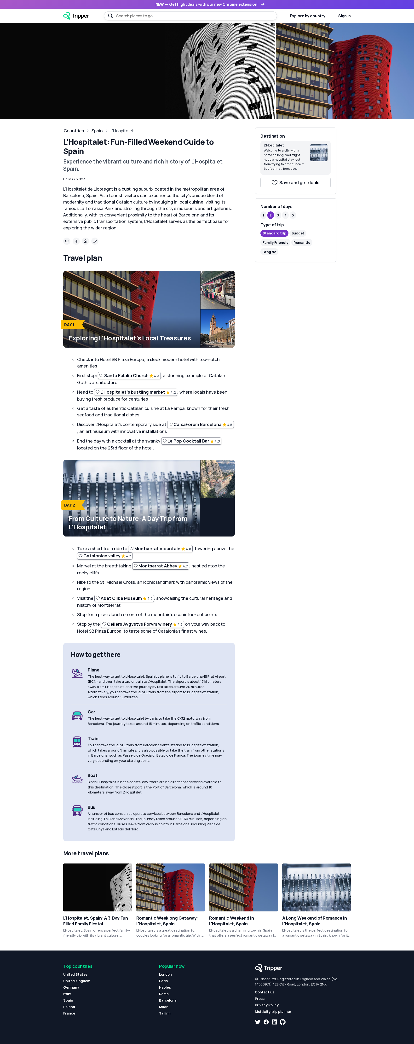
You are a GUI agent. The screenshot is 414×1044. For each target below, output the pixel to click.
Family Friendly (275, 242)
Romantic (301, 242)
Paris (163, 981)
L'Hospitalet (122, 131)
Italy (67, 994)
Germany (71, 987)
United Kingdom (76, 981)
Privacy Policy (267, 1005)
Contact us (264, 992)
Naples (165, 987)
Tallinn (165, 1013)
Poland (69, 1006)
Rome (164, 994)
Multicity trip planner (273, 1011)
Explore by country (307, 15)
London (165, 974)
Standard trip (274, 233)
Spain (97, 131)
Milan (163, 1006)
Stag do (269, 251)
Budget (298, 233)
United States (75, 974)
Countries (74, 131)
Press (259, 998)
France (69, 1013)
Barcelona (168, 1000)
